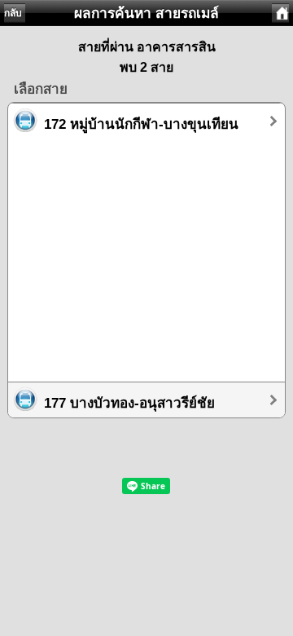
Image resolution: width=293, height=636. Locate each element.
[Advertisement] (146, 253)
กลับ (13, 13)
